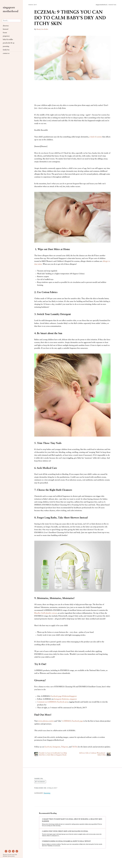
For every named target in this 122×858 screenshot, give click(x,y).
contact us (6, 53)
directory (6, 26)
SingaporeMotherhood (10, 9)
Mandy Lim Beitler (42, 29)
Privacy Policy (11, 856)
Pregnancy (6, 36)
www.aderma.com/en (46, 721)
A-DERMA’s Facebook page (72, 721)
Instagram (56, 747)
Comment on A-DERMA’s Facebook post (52, 702)
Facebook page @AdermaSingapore (64, 696)
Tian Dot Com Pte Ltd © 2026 (10, 854)
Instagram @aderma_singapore (65, 699)
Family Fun (6, 50)
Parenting (6, 46)
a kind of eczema (95, 137)
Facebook (48, 747)
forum (5, 32)
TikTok (74, 747)
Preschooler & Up (8, 43)
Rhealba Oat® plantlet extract (45, 613)
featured (5, 29)
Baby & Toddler (8, 39)
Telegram (64, 747)
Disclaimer (5, 856)
